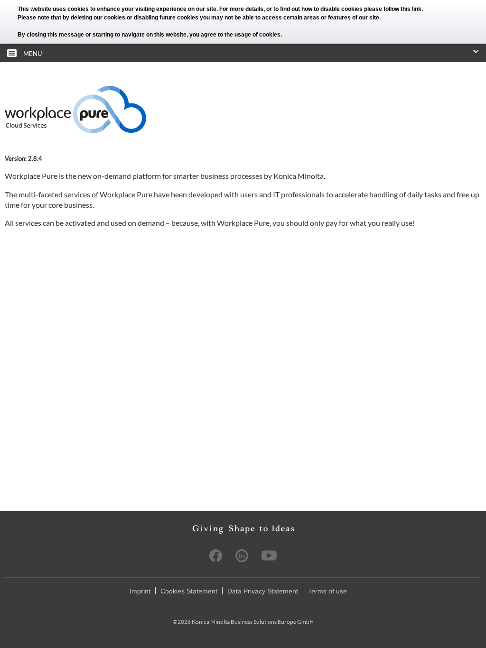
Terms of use (327, 591)
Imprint (140, 591)
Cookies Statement (188, 591)
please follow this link (392, 9)
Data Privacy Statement (262, 591)
